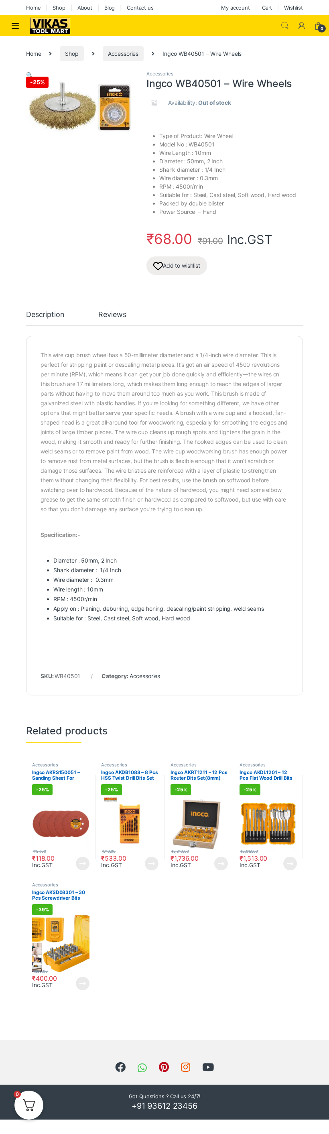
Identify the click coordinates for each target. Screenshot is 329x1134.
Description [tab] (45, 315)
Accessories (123, 53)
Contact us (140, 7)
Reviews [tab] (112, 315)
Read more (82, 863)
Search (284, 25)
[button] (29, 74)
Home (33, 7)
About (84, 7)
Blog (109, 7)
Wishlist (293, 7)
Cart (267, 7)
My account (235, 7)
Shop (59, 7)
